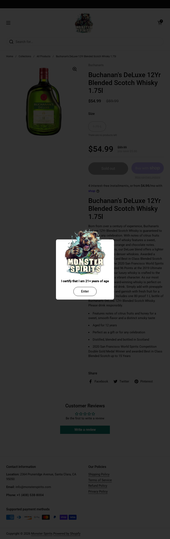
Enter (85, 291)
